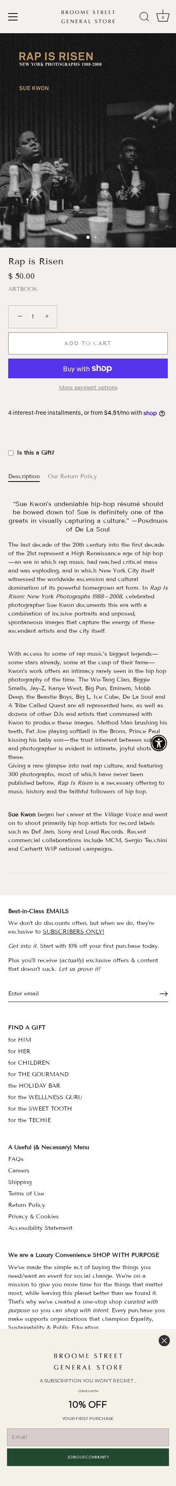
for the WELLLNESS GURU (45, 1097)
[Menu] (13, 17)
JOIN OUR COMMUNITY (87, 1457)
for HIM (19, 1039)
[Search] (144, 18)
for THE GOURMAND (38, 1074)
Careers (18, 1170)
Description (24, 476)
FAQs (16, 1159)
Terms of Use (26, 1193)
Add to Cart (88, 343)
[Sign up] (164, 994)
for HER (19, 1051)
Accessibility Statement (40, 1228)
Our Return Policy (72, 476)
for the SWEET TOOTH (40, 1108)
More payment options (88, 387)
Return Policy (26, 1205)
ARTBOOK (23, 289)
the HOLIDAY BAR (34, 1085)
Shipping (20, 1182)
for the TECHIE (29, 1120)
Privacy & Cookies (33, 1216)
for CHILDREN (29, 1062)
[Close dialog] (164, 1341)
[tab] (28, 476)
